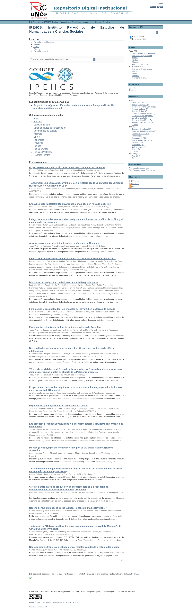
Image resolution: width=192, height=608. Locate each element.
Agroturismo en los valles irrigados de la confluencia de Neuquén (64, 243)
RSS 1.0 (135, 181)
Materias (36, 49)
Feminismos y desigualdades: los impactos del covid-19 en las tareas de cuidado (72, 309)
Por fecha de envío (41, 51)
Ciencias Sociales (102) (141, 129)
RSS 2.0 (135, 184)
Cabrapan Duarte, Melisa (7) (143, 113)
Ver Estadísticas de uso (139, 168)
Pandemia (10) (138, 145)
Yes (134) (136, 156)
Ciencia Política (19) (140, 134)
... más (135, 125)
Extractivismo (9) (139, 147)
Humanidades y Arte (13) (142, 140)
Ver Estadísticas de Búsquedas (142, 170)
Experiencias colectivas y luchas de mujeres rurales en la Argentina (65, 327)
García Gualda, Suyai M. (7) (143, 116)
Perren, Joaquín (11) (140, 105)
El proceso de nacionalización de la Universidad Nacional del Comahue (67, 167)
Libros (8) (136, 149)
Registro (132, 90)
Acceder (132, 88)
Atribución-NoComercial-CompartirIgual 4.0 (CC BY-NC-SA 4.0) (53, 602)
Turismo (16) (137, 136)
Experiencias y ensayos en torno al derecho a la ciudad (58, 405)
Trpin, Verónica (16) (140, 102)
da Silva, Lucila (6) (139, 118)
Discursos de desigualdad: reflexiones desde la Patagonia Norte (63, 282)
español (153, 7)
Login (160, 3)
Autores (36, 44)
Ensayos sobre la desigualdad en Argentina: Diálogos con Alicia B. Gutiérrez (70, 204)
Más (122, 560)
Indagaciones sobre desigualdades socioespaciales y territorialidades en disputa (72, 258)
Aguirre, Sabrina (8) (140, 109)
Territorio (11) (137, 142)
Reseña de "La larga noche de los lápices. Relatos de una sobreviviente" (68, 508)
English (160, 7)
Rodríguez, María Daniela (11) (144, 107)
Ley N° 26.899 (133, 574)
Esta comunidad (138, 39)
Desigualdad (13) (139, 138)
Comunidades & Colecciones (144, 53)
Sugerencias (42, 607)
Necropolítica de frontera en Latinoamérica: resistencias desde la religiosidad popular (74, 547)
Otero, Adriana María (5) (142, 120)
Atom (134, 186)
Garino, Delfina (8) (139, 111)
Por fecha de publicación (43, 42)
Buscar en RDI (138, 37)
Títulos (36, 47)
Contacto (32, 607)
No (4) (134, 158)
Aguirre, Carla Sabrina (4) (142, 122)
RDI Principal (34, 22)
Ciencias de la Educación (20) (144, 131)
